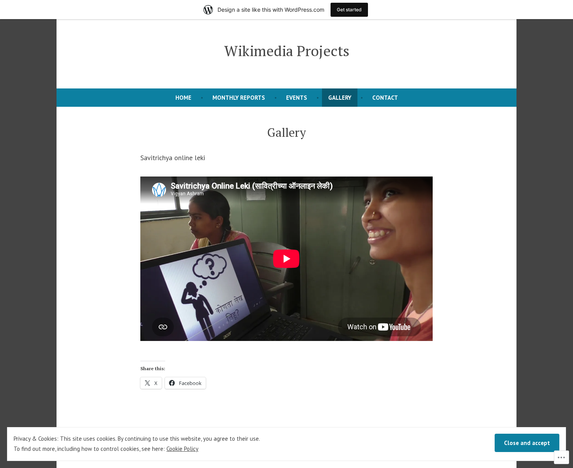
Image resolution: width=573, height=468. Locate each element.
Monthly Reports (238, 97)
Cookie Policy (182, 448)
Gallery (339, 97)
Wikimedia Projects (286, 50)
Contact (385, 97)
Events (296, 97)
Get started (349, 9)
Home (183, 97)
